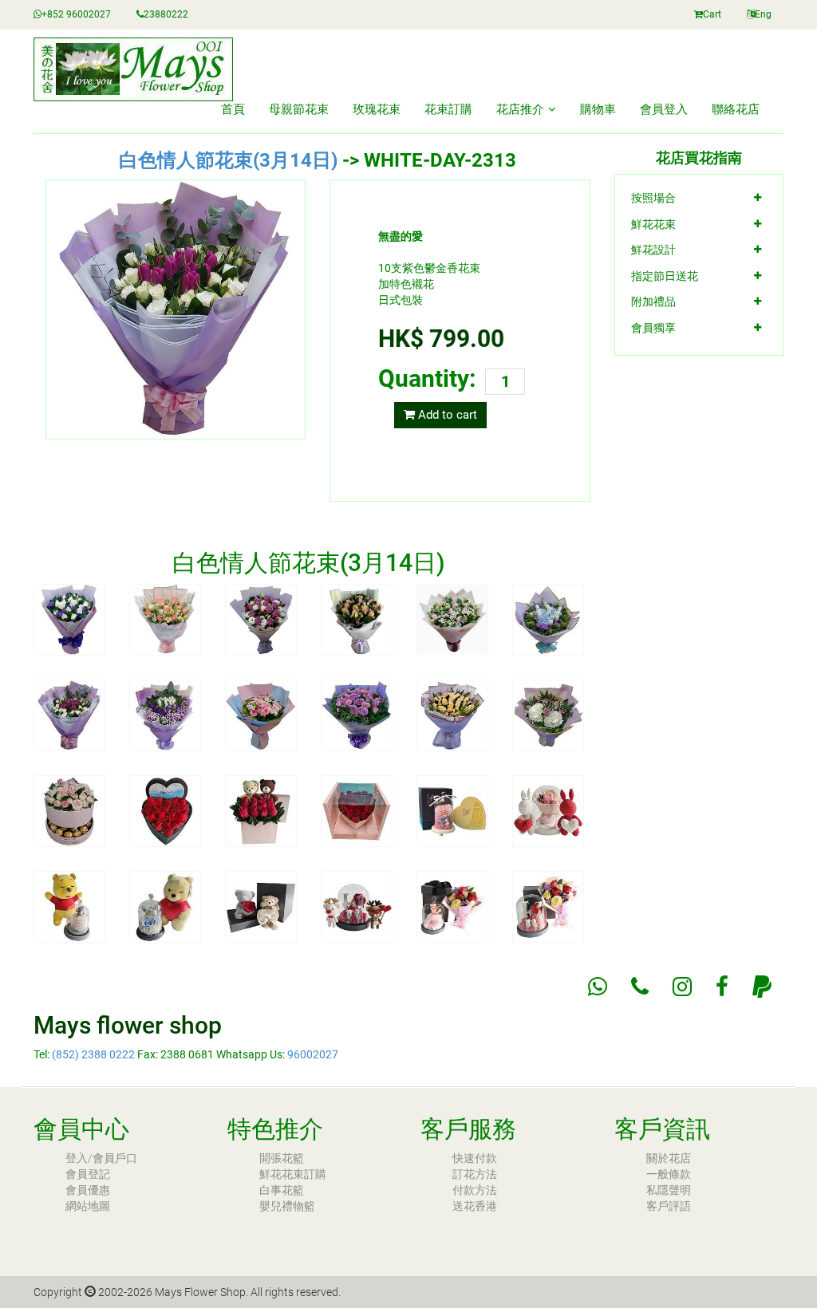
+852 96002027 (76, 14)
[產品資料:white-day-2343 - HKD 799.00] (165, 810)
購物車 (598, 109)
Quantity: (427, 378)
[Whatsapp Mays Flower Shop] (597, 987)
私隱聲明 (668, 1190)
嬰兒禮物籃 (287, 1206)
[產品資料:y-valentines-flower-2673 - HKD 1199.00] (165, 906)
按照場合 (653, 197)
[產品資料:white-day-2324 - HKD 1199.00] (548, 714)
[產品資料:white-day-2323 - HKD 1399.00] (452, 714)
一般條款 (668, 1174)
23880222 (166, 14)
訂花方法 (474, 1174)
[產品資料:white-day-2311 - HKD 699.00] (452, 619)
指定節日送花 (664, 276)
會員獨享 (653, 327)
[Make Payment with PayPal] (761, 987)
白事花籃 (281, 1190)
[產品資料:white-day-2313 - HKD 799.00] (69, 714)
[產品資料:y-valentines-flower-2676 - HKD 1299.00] (452, 906)
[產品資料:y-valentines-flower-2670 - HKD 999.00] (452, 810)
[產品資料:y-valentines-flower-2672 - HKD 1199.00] (69, 906)
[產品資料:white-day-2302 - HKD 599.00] (165, 619)
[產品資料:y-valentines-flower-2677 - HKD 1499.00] (548, 906)
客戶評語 (668, 1206)
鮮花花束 (653, 224)
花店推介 (520, 109)
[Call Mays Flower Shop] (640, 987)
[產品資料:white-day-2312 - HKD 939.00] (548, 619)
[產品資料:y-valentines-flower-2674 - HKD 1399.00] (261, 906)
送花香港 (474, 1206)
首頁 (233, 109)
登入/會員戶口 (101, 1158)
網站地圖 (87, 1206)
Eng (763, 14)
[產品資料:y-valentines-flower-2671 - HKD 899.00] (548, 810)
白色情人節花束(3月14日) (228, 160)
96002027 (312, 1054)
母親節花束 (299, 109)
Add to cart (446, 415)
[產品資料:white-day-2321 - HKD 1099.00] (261, 714)
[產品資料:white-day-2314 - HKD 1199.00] (165, 714)
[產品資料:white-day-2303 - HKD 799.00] (261, 619)
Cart (712, 14)
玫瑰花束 (377, 109)
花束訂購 (448, 109)
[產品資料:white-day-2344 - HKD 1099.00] (261, 810)
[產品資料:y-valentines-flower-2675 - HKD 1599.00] (357, 906)
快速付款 (474, 1158)
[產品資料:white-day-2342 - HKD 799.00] (69, 810)
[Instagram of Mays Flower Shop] (682, 987)
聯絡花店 (736, 109)
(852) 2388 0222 (93, 1054)
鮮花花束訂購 (292, 1174)
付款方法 (474, 1190)
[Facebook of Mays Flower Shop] (722, 987)
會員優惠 (87, 1190)
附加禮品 (653, 301)
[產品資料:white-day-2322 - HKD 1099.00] (357, 714)
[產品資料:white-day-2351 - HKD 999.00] (357, 810)
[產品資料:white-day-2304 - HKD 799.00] (357, 619)
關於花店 (668, 1158)
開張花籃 (281, 1158)
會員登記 (87, 1174)
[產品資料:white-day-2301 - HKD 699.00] (69, 619)
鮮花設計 (653, 249)
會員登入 (664, 109)
